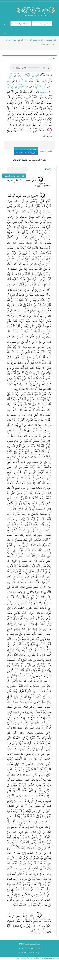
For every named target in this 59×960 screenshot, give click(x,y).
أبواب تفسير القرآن (35, 40)
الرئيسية (39, 948)
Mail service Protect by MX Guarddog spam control (37, 958)
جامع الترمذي (51, 40)
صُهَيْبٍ (42, 91)
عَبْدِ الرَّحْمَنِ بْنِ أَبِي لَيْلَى (17, 86)
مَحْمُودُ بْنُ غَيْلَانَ (31, 75)
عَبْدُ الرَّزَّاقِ (22, 80)
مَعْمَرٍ (9, 80)
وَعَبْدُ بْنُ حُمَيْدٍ (14, 75)
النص (50, 59)
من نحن (30, 948)
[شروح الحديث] (25, 147)
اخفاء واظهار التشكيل (13, 176)
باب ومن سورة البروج (15, 40)
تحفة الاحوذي (31, 151)
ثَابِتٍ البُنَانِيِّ (40, 86)
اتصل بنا (21, 948)
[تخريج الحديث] (33, 147)
